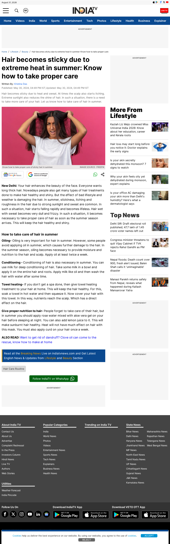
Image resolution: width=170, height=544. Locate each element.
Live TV (6, 464)
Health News (50, 473)
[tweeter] (13, 514)
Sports (55, 20)
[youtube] (30, 514)
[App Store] (95, 515)
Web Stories (8, 473)
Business (144, 20)
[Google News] (13, 174)
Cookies (17, 535)
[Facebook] (5, 514)
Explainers (48, 464)
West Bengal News (157, 445)
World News (49, 436)
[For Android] (125, 515)
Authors (6, 468)
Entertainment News (54, 450)
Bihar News (132, 431)
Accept (149, 535)
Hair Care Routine (13, 368)
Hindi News (8, 459)
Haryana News (134, 440)
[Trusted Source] (38, 174)
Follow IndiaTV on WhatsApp (51, 378)
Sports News (50, 454)
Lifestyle (116, 20)
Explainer (160, 20)
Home (7, 20)
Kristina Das (20, 83)
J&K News (131, 477)
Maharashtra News (157, 431)
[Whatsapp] (95, 174)
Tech (89, 20)
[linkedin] (38, 514)
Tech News (49, 459)
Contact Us (8, 431)
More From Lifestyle (126, 112)
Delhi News (132, 436)
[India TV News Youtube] (167, 2)
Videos (20, 20)
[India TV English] (85, 10)
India (32, 20)
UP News (131, 464)
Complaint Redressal (13, 445)
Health (130, 20)
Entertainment (73, 20)
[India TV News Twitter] (164, 2)
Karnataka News (135, 482)
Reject (86, 539)
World (43, 20)
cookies (132, 535)
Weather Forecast (11, 490)
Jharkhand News (135, 445)
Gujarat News (133, 473)
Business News (51, 468)
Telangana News (156, 440)
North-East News (135, 454)
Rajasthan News (155, 436)
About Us (7, 436)
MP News (131, 450)
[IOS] (154, 2)
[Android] (157, 2)
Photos (101, 20)
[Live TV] (164, 10)
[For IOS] (154, 515)
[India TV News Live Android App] (66, 515)
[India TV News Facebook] (161, 2)
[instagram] (21, 514)
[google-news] (46, 514)
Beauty (25, 51)
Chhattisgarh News (136, 468)
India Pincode (9, 495)
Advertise (7, 440)
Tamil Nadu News (135, 459)
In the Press (8, 450)
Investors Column (11, 454)
